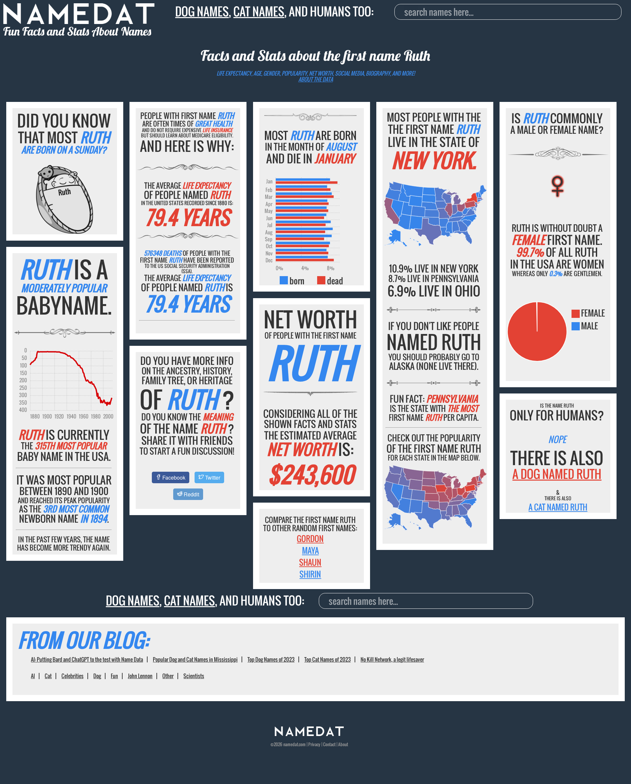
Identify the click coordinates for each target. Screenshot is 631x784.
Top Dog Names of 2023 (270, 659)
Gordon (310, 538)
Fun (114, 676)
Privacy (314, 744)
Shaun (310, 562)
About (343, 744)
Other (168, 676)
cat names (258, 11)
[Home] (309, 734)
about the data (315, 79)
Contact (329, 744)
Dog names (202, 11)
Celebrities (72, 676)
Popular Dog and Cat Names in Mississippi (195, 659)
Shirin (310, 574)
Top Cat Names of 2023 (327, 659)
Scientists (193, 676)
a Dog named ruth (556, 473)
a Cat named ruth (557, 507)
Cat (48, 676)
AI (33, 676)
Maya (310, 550)
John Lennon (140, 676)
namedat (290, 744)
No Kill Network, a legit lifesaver (392, 659)
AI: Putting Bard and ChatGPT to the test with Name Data (87, 659)
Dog (97, 676)
